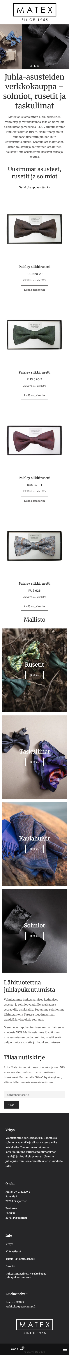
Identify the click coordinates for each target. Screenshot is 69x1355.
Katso (34, 675)
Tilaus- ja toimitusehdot (20, 1258)
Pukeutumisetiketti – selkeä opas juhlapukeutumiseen (26, 1275)
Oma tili (10, 1266)
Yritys (9, 1244)
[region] (34, 46)
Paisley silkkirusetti (34, 266)
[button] (31, 66)
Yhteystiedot (13, 1251)
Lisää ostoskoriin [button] (34, 289)
